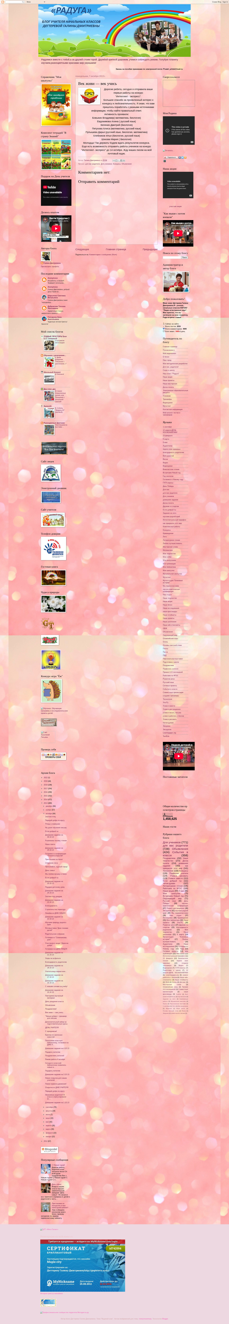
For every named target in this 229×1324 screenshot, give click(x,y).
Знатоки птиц (50, 817)
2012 (46, 1141)
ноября (49, 810)
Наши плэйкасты (169, 615)
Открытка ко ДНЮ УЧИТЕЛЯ (56, 1087)
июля (48, 1115)
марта (48, 1129)
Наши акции (167, 377)
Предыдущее (150, 249)
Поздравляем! (51, 1009)
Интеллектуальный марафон (174, 520)
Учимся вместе (169, 706)
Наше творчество (170, 598)
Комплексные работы (171, 527)
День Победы (168, 486)
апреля (49, 1126)
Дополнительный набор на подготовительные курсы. (56, 1023)
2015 (46, 796)
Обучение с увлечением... (55, 355)
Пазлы (165, 649)
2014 (46, 800)
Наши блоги (167, 605)
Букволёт (48, 406)
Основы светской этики (172, 645)
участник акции (175, 206)
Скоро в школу (169, 370)
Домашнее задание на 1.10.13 (57, 1103)
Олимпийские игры (170, 638)
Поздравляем (168, 665)
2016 (46, 792)
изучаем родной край (171, 517)
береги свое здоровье (171, 449)
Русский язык (168, 682)
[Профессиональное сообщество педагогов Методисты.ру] (64, 1312)
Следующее (82, 249)
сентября (50, 1107)
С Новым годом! (58, 1165)
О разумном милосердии (60, 342)
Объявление (50, 1005)
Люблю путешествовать (172, 543)
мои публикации (169, 564)
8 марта (166, 439)
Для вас (166, 490)
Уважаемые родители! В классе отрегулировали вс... (55, 1097)
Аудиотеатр (167, 446)
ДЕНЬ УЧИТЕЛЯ (52, 1028)
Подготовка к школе (171, 662)
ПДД (164, 655)
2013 (46, 803)
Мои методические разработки (175, 364)
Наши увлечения (169, 622)
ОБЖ (165, 628)
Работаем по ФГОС (170, 676)
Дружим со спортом (171, 506)
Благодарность (51, 906)
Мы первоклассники (171, 586)
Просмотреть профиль (50, 267)
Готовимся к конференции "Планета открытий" (55, 855)
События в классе (170, 689)
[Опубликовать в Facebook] (121, 160)
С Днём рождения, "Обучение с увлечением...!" (60, 360)
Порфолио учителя (170, 669)
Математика (168, 550)
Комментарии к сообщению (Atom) (103, 255)
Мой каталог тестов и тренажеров (171, 414)
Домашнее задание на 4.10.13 (57, 1048)
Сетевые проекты (170, 686)
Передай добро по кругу (55, 820)
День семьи (50, 870)
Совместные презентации (173, 692)
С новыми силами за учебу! (56, 986)
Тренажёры (167, 399)
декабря (49, 806)
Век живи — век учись (54, 1012)
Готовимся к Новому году (173, 479)
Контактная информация (172, 409)
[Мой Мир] (164, 161)
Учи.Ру (165, 702)
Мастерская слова (170, 547)
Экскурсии (167, 729)
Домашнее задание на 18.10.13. (54, 967)
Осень (165, 642)
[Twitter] (182, 157)
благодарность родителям (173, 452)
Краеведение (168, 533)
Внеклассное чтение (171, 469)
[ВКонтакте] (179, 157)
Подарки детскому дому (55, 887)
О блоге (166, 357)
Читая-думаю (168, 723)
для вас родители (92, 164)
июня (48, 1118)
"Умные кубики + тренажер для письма (56, 1017)
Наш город (167, 360)
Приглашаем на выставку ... (61, 426)
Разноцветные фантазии (54, 423)
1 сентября (167, 427)
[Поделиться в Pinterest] (124, 160)
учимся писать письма (172, 713)
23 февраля (167, 436)
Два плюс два (50, 389)
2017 (46, 789)
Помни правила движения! (55, 1084)
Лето (165, 537)
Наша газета (50, 844)
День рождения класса (54, 1001)
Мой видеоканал (169, 353)
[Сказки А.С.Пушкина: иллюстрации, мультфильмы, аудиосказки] (49, 726)
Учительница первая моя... (56, 971)
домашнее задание (170, 500)
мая (47, 1122)
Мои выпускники (169, 560)
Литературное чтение (171, 540)
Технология (167, 699)
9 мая (165, 442)
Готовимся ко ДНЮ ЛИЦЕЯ (56, 949)
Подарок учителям (52, 1052)
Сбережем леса (51, 863)
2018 (46, 785)
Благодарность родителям (56, 962)
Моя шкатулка (168, 570)
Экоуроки (166, 726)
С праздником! (51, 1031)
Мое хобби (167, 557)
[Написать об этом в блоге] (116, 160)
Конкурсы (117, 164)
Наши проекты (168, 380)
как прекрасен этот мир (172, 523)
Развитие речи (169, 679)
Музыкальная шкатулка (172, 574)
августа (49, 1111)
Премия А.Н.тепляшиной (173, 672)
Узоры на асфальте (53, 958)
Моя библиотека (169, 567)
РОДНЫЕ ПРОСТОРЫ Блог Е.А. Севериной (55, 337)
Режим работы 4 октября (55, 1059)
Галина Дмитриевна (52, 263)
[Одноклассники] (185, 157)
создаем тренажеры (171, 696)
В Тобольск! (59, 374)
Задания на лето (169, 513)
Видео (165, 463)
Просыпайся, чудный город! (56, 867)
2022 (46, 778)
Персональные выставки (173, 659)
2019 (46, 781)
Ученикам (167, 396)
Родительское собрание (54, 934)
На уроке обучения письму (56, 828)
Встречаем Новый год (171, 473)
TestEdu (166, 736)
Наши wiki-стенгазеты (171, 625)
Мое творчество (169, 554)
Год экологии (168, 476)
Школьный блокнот (52, 372)
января (49, 1137)
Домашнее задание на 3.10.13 (57, 1074)
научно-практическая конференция (171, 590)
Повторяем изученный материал (54, 997)
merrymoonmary (145, 1319)
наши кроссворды (170, 611)
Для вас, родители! (171, 367)
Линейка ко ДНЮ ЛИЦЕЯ (55, 913)
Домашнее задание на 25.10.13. (54, 882)
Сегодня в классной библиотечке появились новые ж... (55, 1065)
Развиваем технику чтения (56, 841)
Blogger (165, 1319)
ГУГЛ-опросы (168, 483)
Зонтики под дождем (53, 896)
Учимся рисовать (170, 719)
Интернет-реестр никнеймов (51, 1293)
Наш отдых (167, 595)
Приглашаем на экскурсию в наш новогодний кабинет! (60, 1205)
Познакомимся (169, 350)
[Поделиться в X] (119, 160)
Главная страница (116, 249)
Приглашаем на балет (54, 859)
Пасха (165, 652)
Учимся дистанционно (171, 709)
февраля (49, 1133)
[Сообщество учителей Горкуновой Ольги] (48, 1306)
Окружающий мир (170, 635)
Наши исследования (171, 608)
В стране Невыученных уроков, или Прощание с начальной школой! (60, 396)
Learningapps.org (169, 733)
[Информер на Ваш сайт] (168, 150)
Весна (165, 459)
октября (49, 814)
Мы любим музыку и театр (56, 874)
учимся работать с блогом (173, 716)
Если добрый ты (51, 831)
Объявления (127, 164)
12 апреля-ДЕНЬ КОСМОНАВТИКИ (170, 431)
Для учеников (106, 164)
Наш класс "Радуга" (171, 374)
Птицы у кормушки (52, 824)
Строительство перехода (55, 909)
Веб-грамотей (168, 456)
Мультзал (167, 406)
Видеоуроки (167, 403)
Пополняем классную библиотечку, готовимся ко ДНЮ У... (57, 1043)
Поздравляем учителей (54, 1056)
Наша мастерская (170, 384)
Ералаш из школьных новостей (53, 1036)
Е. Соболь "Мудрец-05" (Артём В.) (60, 410)
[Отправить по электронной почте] (114, 160)
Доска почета (168, 387)
